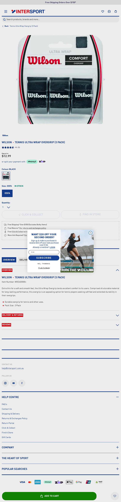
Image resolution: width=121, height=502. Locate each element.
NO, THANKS (44, 264)
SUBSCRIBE (43, 257)
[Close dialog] (90, 233)
